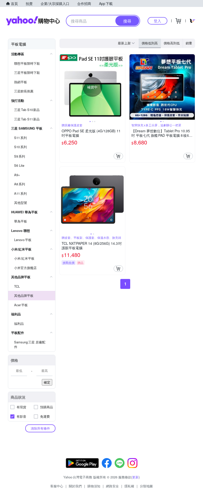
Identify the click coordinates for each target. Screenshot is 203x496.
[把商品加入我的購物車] (118, 156)
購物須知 (93, 486)
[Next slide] (122, 87)
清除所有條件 (40, 428)
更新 (135, 477)
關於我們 (75, 486)
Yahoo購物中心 (33, 21)
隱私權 (129, 486)
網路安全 (112, 486)
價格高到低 (172, 43)
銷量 (189, 43)
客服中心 (56, 486)
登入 (157, 20)
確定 (47, 382)
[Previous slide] (63, 87)
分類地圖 (146, 486)
